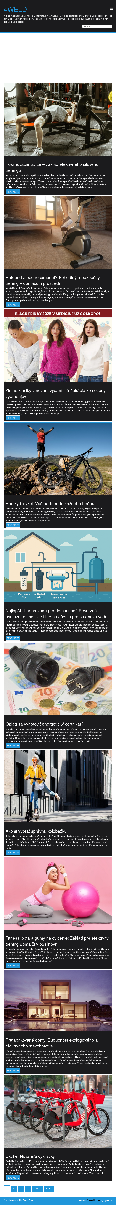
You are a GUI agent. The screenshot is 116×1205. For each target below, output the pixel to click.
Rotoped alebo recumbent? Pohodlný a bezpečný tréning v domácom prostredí (53, 280)
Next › (37, 1188)
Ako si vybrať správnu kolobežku (36, 831)
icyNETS (108, 1200)
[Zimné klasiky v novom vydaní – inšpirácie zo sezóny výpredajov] (58, 345)
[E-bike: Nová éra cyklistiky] (58, 1111)
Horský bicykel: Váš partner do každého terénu (50, 503)
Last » (49, 1188)
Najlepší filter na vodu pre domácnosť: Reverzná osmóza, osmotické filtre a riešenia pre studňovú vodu (57, 613)
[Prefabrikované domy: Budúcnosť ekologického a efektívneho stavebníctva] (58, 1000)
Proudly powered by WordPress (19, 1200)
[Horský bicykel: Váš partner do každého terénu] (58, 458)
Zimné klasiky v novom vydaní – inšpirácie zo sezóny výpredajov (56, 393)
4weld (15, 9)
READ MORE (13, 191)
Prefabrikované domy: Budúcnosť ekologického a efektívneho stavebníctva (52, 1043)
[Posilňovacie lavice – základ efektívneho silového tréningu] (58, 119)
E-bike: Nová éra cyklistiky (30, 1156)
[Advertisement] (58, 56)
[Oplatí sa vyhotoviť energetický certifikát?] (58, 678)
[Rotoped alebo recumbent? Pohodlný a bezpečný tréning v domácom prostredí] (58, 232)
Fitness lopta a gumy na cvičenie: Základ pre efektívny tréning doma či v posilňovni (57, 941)
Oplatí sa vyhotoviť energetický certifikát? (45, 724)
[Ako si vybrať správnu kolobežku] (58, 785)
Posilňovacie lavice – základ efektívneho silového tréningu (52, 167)
